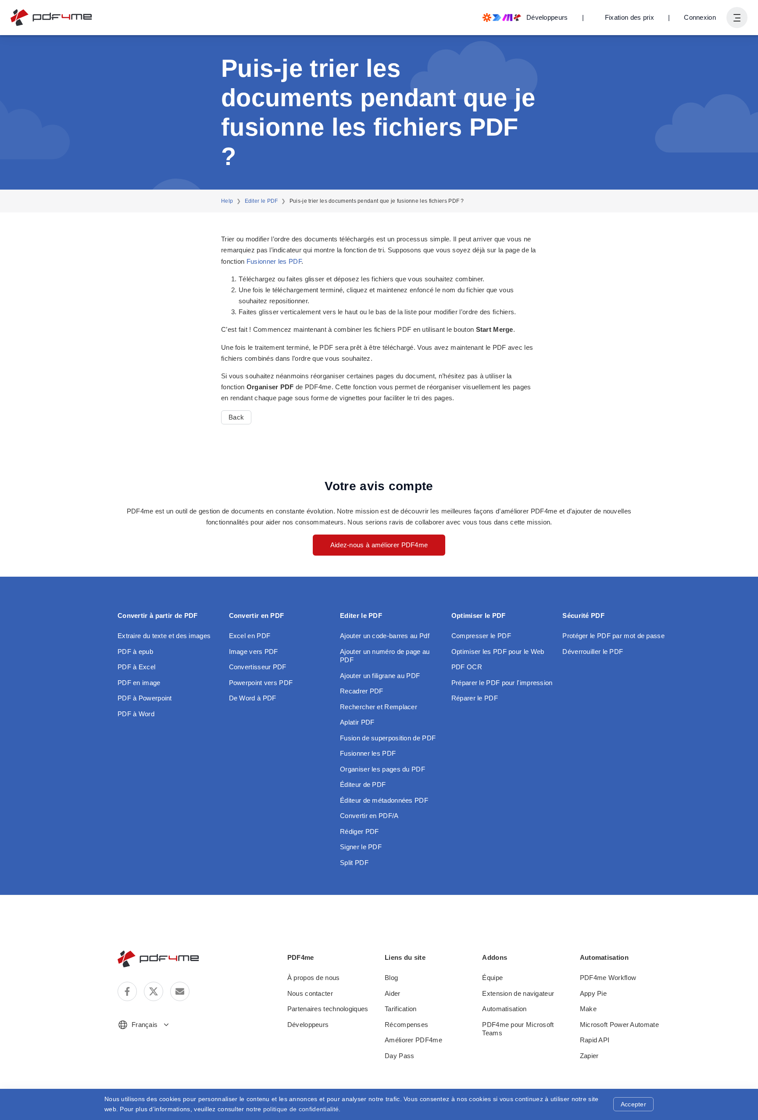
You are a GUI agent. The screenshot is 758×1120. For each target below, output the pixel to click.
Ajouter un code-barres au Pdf (384, 635)
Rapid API (595, 1040)
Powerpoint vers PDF (261, 682)
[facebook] (127, 991)
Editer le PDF (261, 201)
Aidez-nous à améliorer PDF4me (379, 545)
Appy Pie (593, 993)
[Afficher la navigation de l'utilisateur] (736, 17)
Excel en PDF (250, 635)
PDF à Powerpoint (145, 698)
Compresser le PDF (481, 635)
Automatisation (504, 1008)
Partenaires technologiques (327, 1008)
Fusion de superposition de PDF (388, 738)
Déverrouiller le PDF (592, 651)
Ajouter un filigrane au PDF (380, 675)
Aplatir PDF (357, 722)
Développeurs (308, 1024)
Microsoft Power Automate (619, 1024)
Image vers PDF (253, 651)
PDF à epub (135, 651)
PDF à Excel (136, 667)
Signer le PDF (361, 847)
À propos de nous (313, 977)
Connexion (700, 17)
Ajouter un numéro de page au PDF (384, 656)
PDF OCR (466, 667)
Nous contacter (310, 993)
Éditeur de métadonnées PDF (384, 800)
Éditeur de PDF (363, 784)
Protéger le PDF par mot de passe (613, 635)
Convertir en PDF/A (369, 815)
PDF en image (139, 682)
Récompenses (406, 1024)
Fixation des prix (629, 17)
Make (588, 1008)
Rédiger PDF (359, 831)
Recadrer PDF (361, 691)
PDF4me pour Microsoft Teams (518, 1029)
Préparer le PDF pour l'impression (502, 682)
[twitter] (153, 991)
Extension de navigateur (518, 993)
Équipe (492, 977)
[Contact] (180, 991)
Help (227, 201)
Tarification (401, 1008)
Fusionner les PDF (274, 261)
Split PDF (354, 862)
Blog (391, 977)
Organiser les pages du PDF (382, 769)
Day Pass (399, 1055)
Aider (392, 993)
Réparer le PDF (474, 698)
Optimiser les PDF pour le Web (497, 651)
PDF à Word (136, 714)
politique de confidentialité (301, 1109)
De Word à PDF (252, 698)
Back (236, 417)
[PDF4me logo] (52, 17)
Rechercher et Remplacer (378, 707)
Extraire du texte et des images (164, 635)
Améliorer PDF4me (413, 1040)
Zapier (589, 1055)
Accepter (633, 1104)
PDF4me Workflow (608, 977)
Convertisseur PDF (257, 667)
